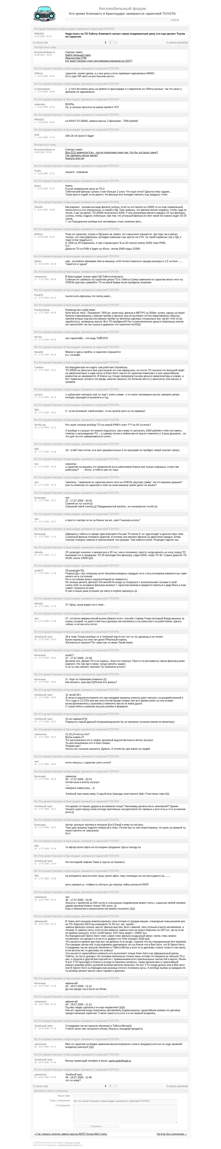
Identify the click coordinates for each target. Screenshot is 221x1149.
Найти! (175, 19)
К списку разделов (177, 42)
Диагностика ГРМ (75, 58)
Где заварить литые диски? (81, 155)
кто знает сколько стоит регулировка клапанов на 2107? (98, 61)
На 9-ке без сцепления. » (172, 1134)
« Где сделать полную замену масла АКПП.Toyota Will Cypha (70, 1134)
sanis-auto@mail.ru (120, 1060)
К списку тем (40, 42)
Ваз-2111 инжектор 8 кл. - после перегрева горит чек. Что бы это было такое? (111, 152)
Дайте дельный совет (78, 55)
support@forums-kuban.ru (70, 1145)
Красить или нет (74, 158)
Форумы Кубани (72, 1142)
